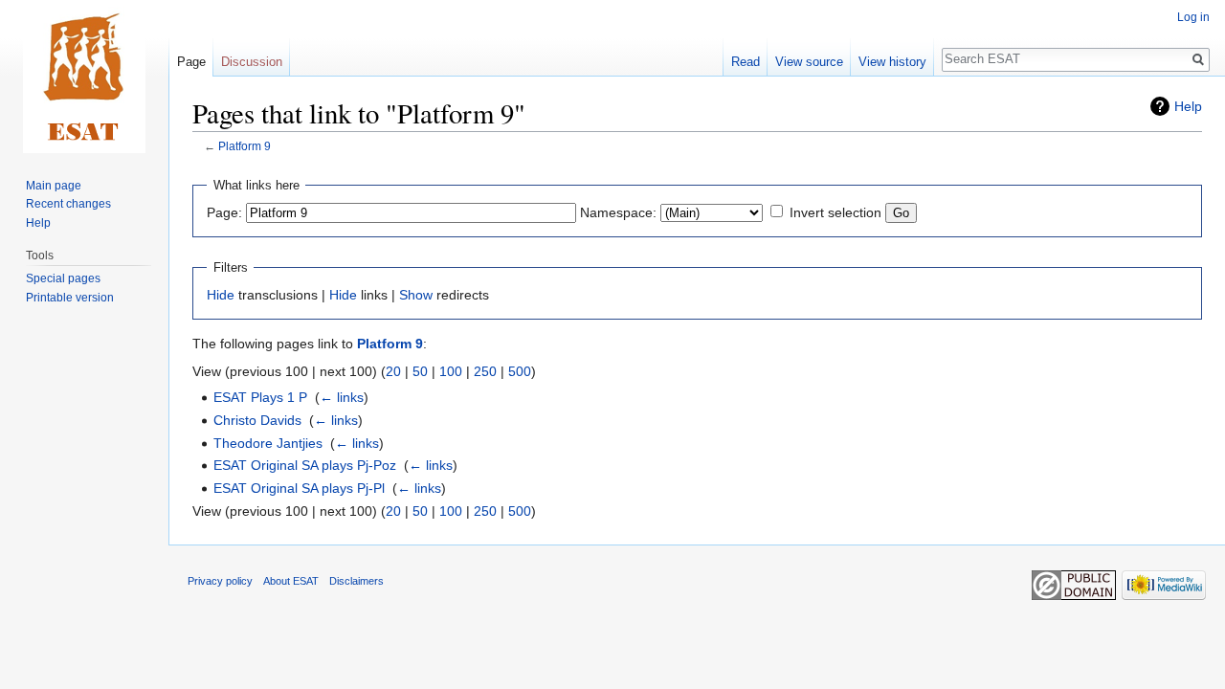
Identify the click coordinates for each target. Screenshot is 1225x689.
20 (393, 371)
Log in (1193, 17)
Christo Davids (257, 420)
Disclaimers (356, 581)
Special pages (63, 278)
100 (450, 371)
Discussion (251, 62)
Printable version (70, 297)
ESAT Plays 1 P (260, 397)
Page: (224, 212)
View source (809, 62)
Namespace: (618, 212)
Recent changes (68, 204)
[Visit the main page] (84, 76)
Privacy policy (220, 581)
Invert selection (835, 212)
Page (191, 62)
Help (1188, 106)
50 (420, 371)
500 (519, 371)
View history (892, 62)
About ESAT (291, 581)
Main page (53, 185)
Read (745, 62)
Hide (220, 294)
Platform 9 (244, 146)
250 (485, 371)
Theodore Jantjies (268, 443)
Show (416, 294)
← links (342, 397)
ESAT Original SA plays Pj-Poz (304, 465)
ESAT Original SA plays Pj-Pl (299, 488)
